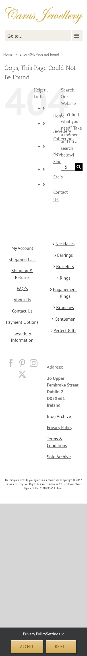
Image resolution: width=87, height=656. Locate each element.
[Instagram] (33, 363)
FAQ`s (22, 288)
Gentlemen (65, 319)
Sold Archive (59, 457)
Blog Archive (59, 416)
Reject (61, 646)
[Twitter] (22, 374)
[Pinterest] (22, 363)
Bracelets (65, 266)
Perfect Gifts (65, 330)
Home (7, 54)
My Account (22, 248)
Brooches (65, 308)
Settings (53, 633)
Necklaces (65, 244)
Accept (27, 646)
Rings (65, 278)
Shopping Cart (22, 259)
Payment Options (22, 322)
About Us (22, 300)
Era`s (58, 177)
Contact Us (22, 311)
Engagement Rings (65, 293)
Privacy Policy (59, 427)
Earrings (65, 255)
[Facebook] (11, 363)
